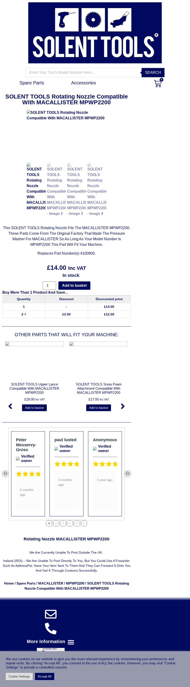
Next (127, 473)
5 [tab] (77, 523)
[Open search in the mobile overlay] (95, 72)
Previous (5, 473)
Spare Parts (25, 583)
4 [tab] (70, 523)
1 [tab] (49, 523)
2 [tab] (56, 523)
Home (9, 583)
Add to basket (74, 285)
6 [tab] (84, 523)
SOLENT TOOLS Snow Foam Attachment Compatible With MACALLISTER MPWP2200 (99, 388)
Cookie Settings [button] (19, 676)
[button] (10, 406)
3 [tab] (63, 523)
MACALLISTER (50, 583)
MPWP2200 (75, 583)
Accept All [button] (44, 676)
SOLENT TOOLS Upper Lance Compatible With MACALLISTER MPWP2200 (34, 388)
